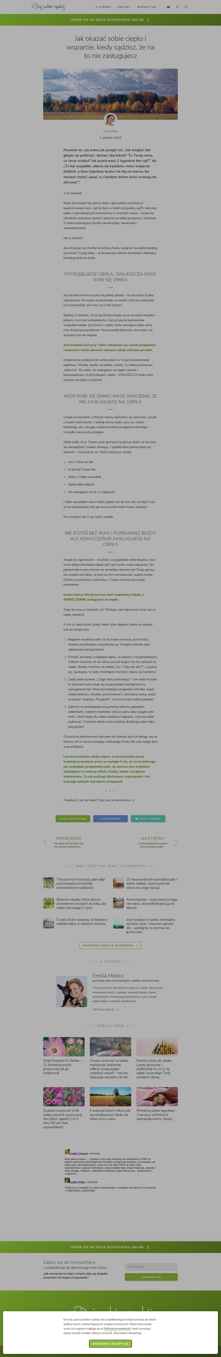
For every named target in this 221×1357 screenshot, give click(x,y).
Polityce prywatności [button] (117, 1329)
